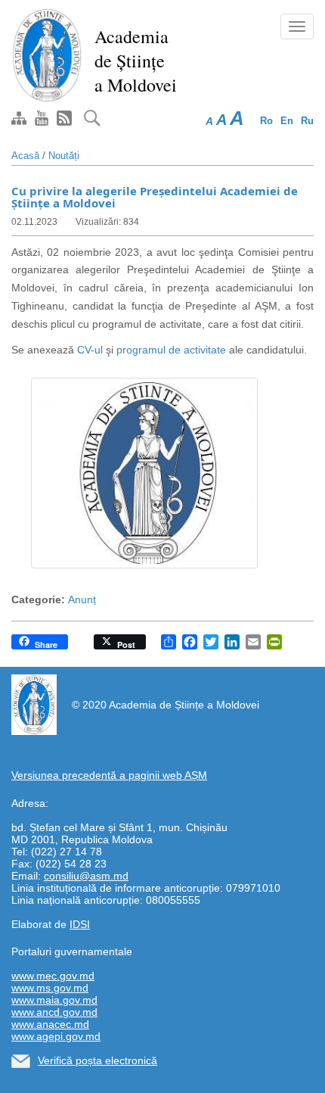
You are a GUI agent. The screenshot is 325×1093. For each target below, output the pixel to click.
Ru (307, 120)
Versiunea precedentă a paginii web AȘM (109, 775)
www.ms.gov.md (49, 988)
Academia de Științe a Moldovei (135, 60)
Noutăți (63, 155)
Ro (266, 120)
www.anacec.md (50, 1024)
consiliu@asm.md (86, 876)
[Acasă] (47, 54)
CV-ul (90, 350)
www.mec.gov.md (52, 976)
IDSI (80, 924)
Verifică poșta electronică (97, 1060)
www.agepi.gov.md (56, 1036)
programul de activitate (171, 350)
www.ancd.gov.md (54, 1012)
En (286, 120)
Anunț (82, 599)
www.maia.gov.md (54, 1000)
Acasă (25, 155)
